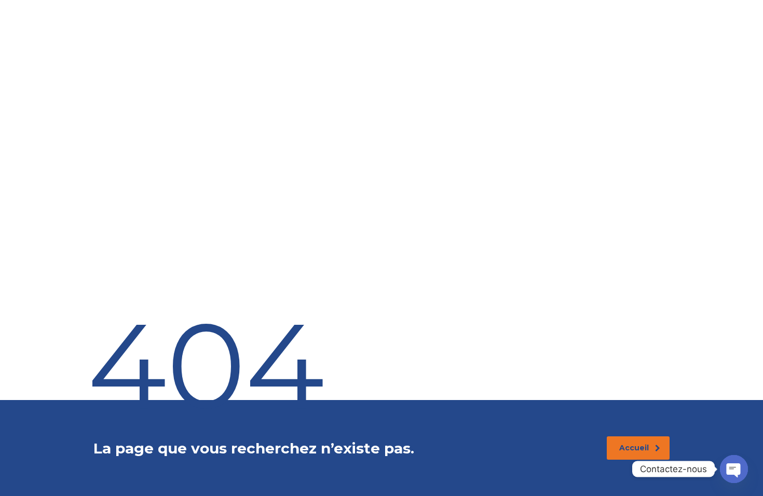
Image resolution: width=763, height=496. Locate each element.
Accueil (634, 447)
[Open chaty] (734, 469)
